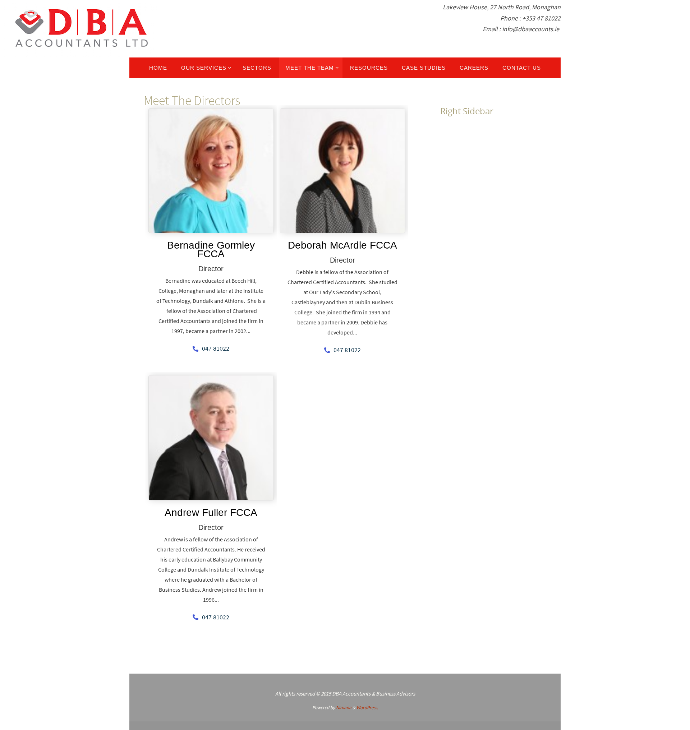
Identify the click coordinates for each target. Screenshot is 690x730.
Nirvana (343, 707)
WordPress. (367, 707)
